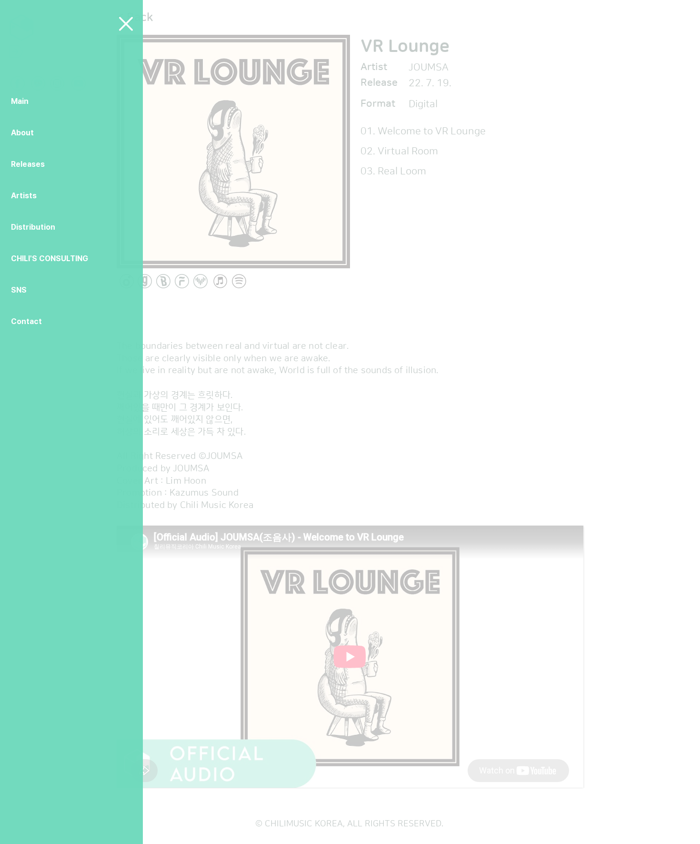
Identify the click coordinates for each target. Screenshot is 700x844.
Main (20, 101)
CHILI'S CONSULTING (49, 258)
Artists (24, 195)
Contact (26, 321)
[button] (126, 23)
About (22, 132)
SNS (19, 290)
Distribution (33, 227)
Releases (28, 164)
